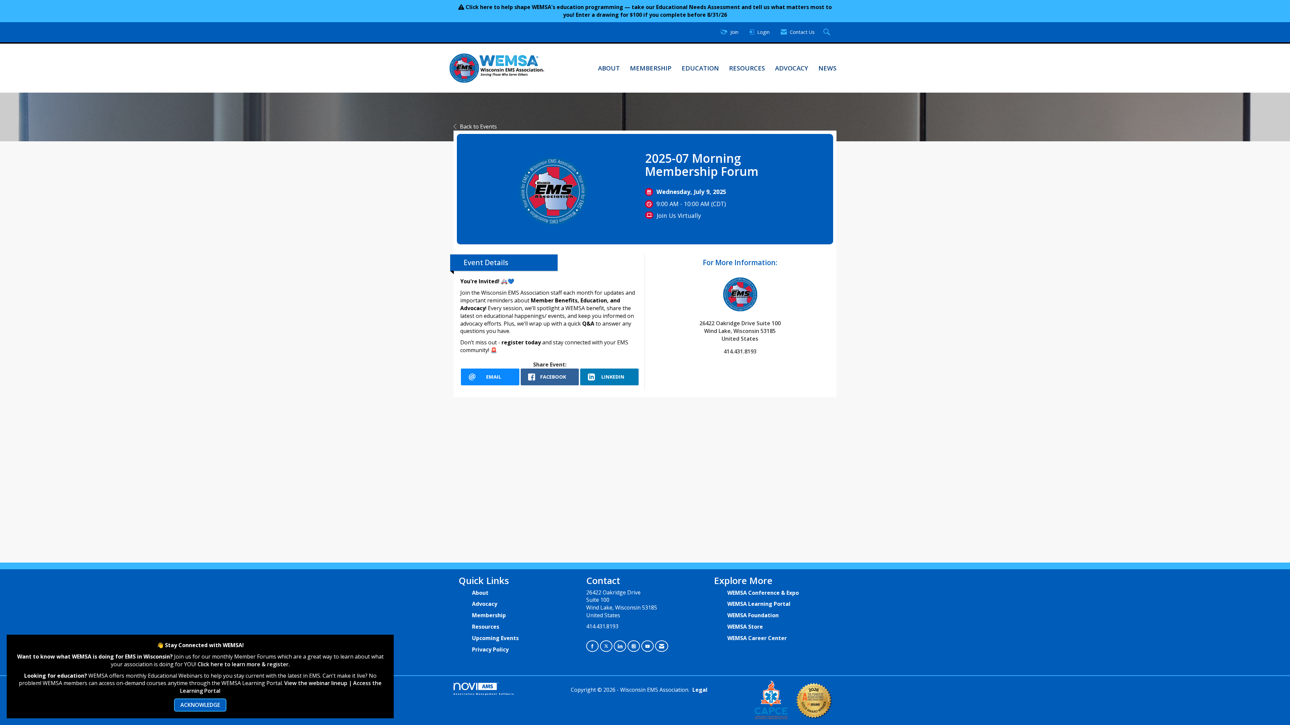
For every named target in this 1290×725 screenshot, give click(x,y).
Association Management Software (484, 693)
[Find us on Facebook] (592, 646)
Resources (747, 68)
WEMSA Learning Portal (758, 604)
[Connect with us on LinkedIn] (620, 646)
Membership (651, 68)
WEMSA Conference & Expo (763, 592)
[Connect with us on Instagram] (634, 646)
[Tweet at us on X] (606, 646)
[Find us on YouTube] (647, 646)
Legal (699, 689)
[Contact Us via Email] (661, 646)
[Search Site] (827, 32)
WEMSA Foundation (753, 615)
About (609, 68)
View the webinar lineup (315, 683)
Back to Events (478, 126)
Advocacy (791, 68)
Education (700, 68)
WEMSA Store (745, 626)
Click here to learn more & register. (244, 664)
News (827, 68)
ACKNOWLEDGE (200, 705)
